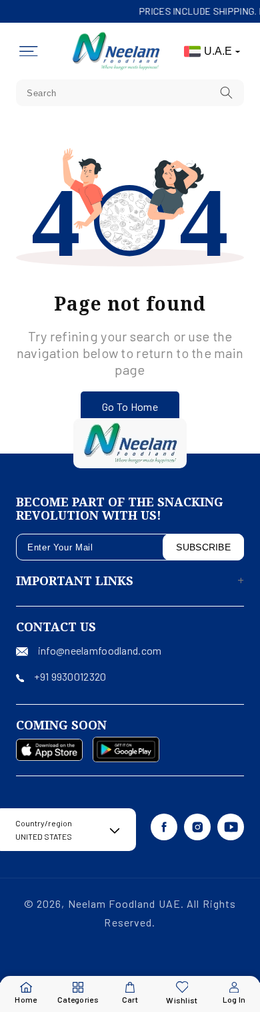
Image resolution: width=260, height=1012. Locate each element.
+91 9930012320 (70, 676)
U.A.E (218, 51)
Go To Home (130, 406)
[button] (29, 51)
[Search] (226, 92)
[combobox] (130, 92)
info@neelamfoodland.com (99, 650)
